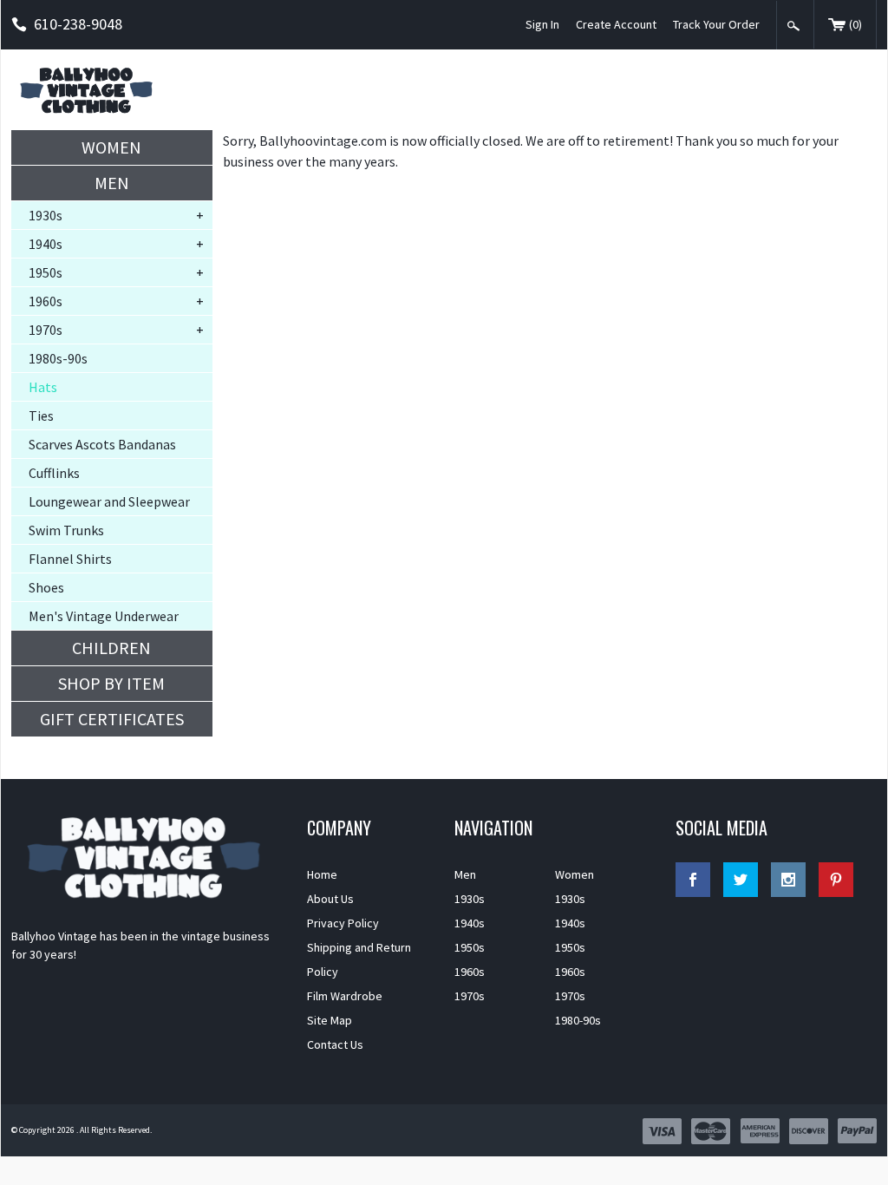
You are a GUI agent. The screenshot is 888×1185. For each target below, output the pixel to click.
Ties (41, 415)
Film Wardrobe (344, 996)
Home (322, 874)
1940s (45, 243)
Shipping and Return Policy (359, 959)
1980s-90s (58, 358)
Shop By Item (111, 683)
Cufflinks (54, 472)
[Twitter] (740, 879)
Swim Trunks (66, 530)
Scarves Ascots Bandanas (102, 444)
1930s (45, 215)
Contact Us (335, 1044)
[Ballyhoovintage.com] (89, 90)
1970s (45, 329)
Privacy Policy (343, 923)
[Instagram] (788, 879)
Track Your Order (716, 24)
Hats (43, 387)
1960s (45, 301)
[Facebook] (693, 879)
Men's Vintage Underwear (104, 616)
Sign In (542, 24)
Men (112, 182)
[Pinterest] (836, 879)
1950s (45, 272)
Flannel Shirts (70, 558)
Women (111, 147)
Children (111, 647)
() (855, 24)
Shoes (46, 587)
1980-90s (578, 1020)
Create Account (616, 24)
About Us (330, 899)
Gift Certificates (112, 719)
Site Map (329, 1020)
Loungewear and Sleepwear (109, 501)
